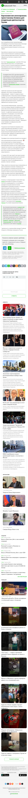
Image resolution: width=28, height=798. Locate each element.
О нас (2, 772)
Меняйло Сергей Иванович (11, 511)
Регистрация (14, 291)
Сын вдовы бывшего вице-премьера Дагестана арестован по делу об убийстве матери (13, 565)
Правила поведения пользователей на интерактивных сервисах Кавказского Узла (14, 788)
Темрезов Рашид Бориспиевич (11, 492)
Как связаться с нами (11, 772)
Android (20, 207)
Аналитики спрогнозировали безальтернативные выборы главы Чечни (12, 375)
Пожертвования (23, 772)
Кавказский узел (11, 62)
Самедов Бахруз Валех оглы (11, 529)
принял (3, 181)
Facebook (5, 220)
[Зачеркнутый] (13, 277)
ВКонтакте (17, 220)
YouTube (19, 223)
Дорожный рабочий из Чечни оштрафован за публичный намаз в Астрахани (13, 599)
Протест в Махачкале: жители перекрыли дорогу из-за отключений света (13, 679)
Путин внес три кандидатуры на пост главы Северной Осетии (14, 403)
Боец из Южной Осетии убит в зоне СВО (13, 552)
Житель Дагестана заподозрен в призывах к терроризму (14, 558)
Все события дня (22, 576)
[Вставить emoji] (16, 277)
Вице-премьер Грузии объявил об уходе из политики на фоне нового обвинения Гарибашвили (13, 319)
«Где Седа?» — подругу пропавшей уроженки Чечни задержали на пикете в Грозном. (12, 654)
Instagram (11, 220)
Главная (3, 11)
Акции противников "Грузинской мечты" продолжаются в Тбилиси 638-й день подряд (14, 427)
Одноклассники (7, 222)
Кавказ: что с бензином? (9, 9)
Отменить (14, 295)
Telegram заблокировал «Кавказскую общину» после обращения (11, 731)
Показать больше (14, 759)
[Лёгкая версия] (7, 1)
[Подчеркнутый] (10, 277)
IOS (23, 207)
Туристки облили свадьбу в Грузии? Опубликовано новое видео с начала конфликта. (11, 706)
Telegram (17, 213)
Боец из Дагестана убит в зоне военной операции (12, 540)
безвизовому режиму (14, 84)
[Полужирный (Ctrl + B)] (4, 277)
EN (4, 1)
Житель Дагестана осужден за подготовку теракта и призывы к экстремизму (13, 573)
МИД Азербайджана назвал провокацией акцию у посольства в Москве (13, 455)
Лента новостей (10, 11)
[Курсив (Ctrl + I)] (7, 277)
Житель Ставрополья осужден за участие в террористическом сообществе (12, 349)
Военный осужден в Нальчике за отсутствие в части (10, 547)
